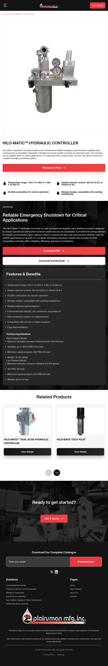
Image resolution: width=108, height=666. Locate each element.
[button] (48, 472)
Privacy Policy (49, 654)
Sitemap (61, 654)
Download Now (86, 561)
